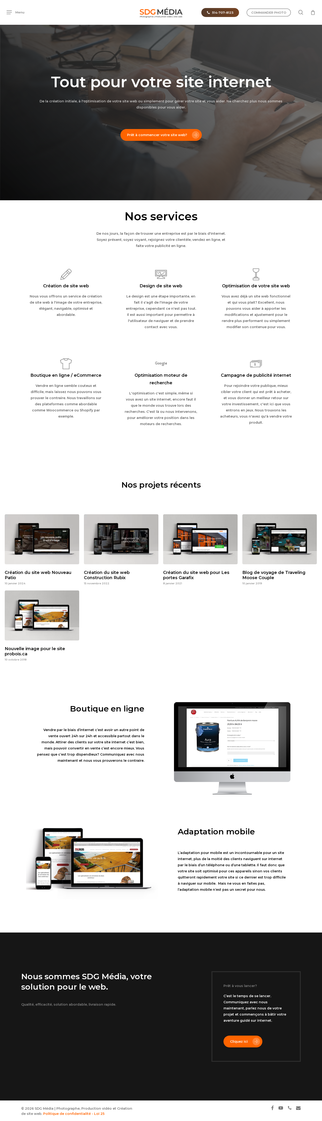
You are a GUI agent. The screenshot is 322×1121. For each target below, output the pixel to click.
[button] (16, 12)
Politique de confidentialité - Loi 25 (73, 1114)
